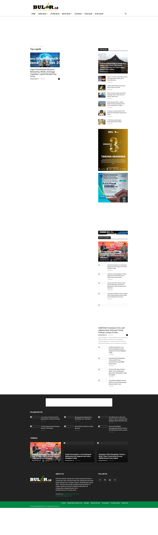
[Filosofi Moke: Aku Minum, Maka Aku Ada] (68, 428)
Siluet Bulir (99, 14)
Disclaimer (105, 503)
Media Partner (95, 503)
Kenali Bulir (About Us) (74, 503)
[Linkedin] (110, 480)
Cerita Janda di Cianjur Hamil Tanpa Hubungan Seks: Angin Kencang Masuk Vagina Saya (116, 94)
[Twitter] (115, 480)
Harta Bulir (66, 14)
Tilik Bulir (78, 14)
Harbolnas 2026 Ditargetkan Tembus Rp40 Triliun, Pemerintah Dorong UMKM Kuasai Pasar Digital (117, 275)
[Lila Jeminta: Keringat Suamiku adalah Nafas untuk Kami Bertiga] (34, 419)
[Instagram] (105, 480)
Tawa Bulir (88, 14)
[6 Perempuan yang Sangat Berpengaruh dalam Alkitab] (102, 122)
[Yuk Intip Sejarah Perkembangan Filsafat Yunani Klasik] (34, 428)
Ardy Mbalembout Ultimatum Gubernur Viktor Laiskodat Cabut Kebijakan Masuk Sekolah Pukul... (118, 419)
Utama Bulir (54, 14)
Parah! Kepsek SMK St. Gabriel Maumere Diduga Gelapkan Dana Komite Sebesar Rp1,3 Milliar (116, 103)
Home (33, 14)
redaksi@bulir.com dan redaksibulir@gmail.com (67, 495)
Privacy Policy (115, 503)
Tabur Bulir (42, 14)
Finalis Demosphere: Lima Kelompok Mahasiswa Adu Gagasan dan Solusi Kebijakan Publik (117, 266)
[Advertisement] (94, 7)
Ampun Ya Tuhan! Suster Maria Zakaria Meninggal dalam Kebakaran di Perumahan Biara (117, 78)
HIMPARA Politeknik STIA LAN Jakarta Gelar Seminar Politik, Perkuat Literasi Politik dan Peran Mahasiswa (112, 254)
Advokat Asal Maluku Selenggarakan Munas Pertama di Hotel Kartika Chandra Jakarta (118, 428)
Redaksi (86, 503)
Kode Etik (125, 503)
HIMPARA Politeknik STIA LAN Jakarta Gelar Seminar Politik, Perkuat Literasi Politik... (111, 330)
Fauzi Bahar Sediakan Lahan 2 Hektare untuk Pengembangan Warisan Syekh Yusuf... (118, 382)
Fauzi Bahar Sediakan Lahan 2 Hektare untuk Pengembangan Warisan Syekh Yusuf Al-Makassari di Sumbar (117, 295)
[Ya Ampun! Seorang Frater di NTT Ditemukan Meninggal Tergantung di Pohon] (102, 113)
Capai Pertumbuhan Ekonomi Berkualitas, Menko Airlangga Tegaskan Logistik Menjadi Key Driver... (43, 72)
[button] (125, 14)
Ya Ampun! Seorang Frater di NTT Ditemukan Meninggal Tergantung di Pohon (116, 112)
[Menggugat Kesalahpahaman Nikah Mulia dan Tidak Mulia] (68, 419)
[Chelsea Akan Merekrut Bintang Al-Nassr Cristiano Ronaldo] (102, 87)
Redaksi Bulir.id (34, 78)
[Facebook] (100, 480)
